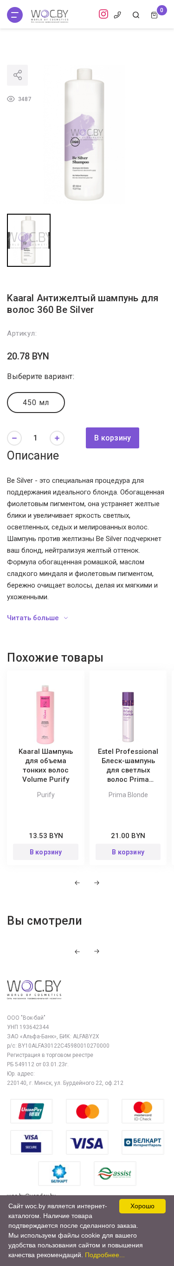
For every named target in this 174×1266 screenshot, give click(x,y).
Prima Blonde (128, 795)
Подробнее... (105, 1255)
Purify (46, 795)
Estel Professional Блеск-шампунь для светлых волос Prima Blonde (128, 770)
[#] (15, 15)
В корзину (112, 437)
